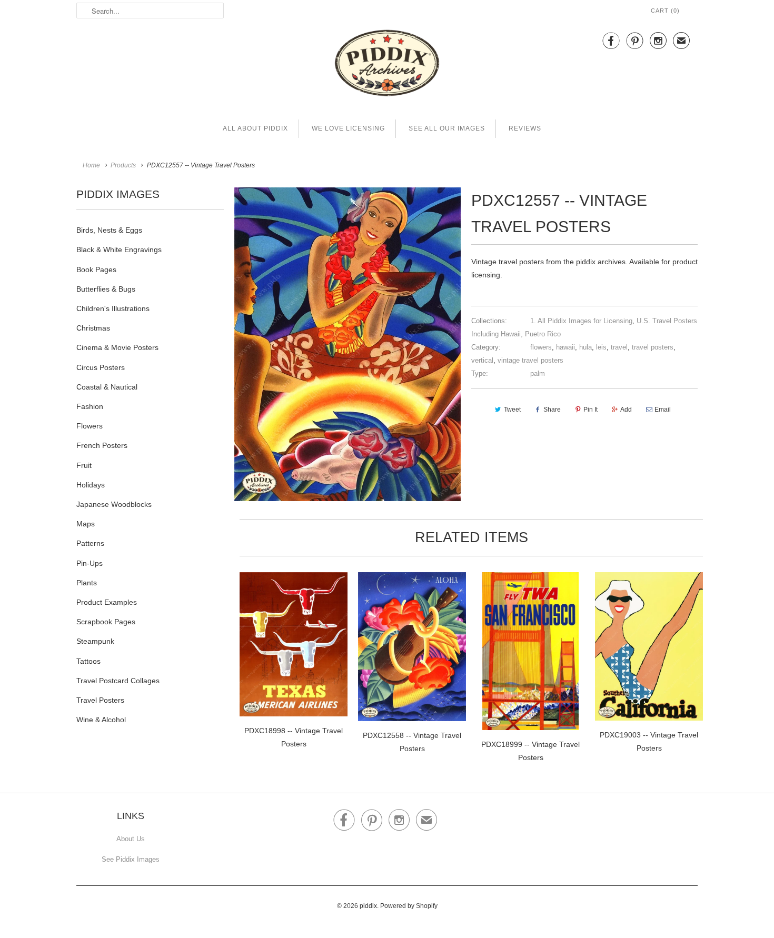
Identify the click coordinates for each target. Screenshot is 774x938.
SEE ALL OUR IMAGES (447, 128)
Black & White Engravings (119, 249)
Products (123, 165)
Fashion (89, 406)
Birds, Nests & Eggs (109, 230)
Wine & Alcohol (101, 719)
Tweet (512, 409)
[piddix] (387, 65)
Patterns (90, 543)
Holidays (90, 485)
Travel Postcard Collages (118, 680)
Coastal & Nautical (106, 387)
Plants (86, 582)
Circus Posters (100, 367)
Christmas (93, 328)
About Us (130, 839)
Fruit (84, 465)
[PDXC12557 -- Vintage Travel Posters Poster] (347, 344)
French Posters (101, 445)
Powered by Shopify (409, 906)
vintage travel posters (530, 360)
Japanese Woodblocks (114, 504)
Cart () (665, 10)
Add (626, 409)
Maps (85, 524)
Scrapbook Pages (105, 621)
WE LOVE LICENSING (348, 128)
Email (662, 409)
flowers (541, 347)
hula (585, 347)
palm (537, 373)
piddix (368, 906)
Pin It (590, 409)
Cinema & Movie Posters (117, 347)
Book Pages (96, 269)
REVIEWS (525, 128)
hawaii (565, 347)
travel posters (652, 347)
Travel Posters (100, 700)
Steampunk (95, 641)
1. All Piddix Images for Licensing (581, 321)
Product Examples (106, 602)
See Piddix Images (131, 859)
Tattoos (88, 661)
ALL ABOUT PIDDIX (255, 128)
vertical (482, 360)
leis (601, 347)
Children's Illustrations (113, 308)
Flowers (89, 426)
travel (619, 347)
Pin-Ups (89, 563)
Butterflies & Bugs (105, 289)
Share (552, 409)
